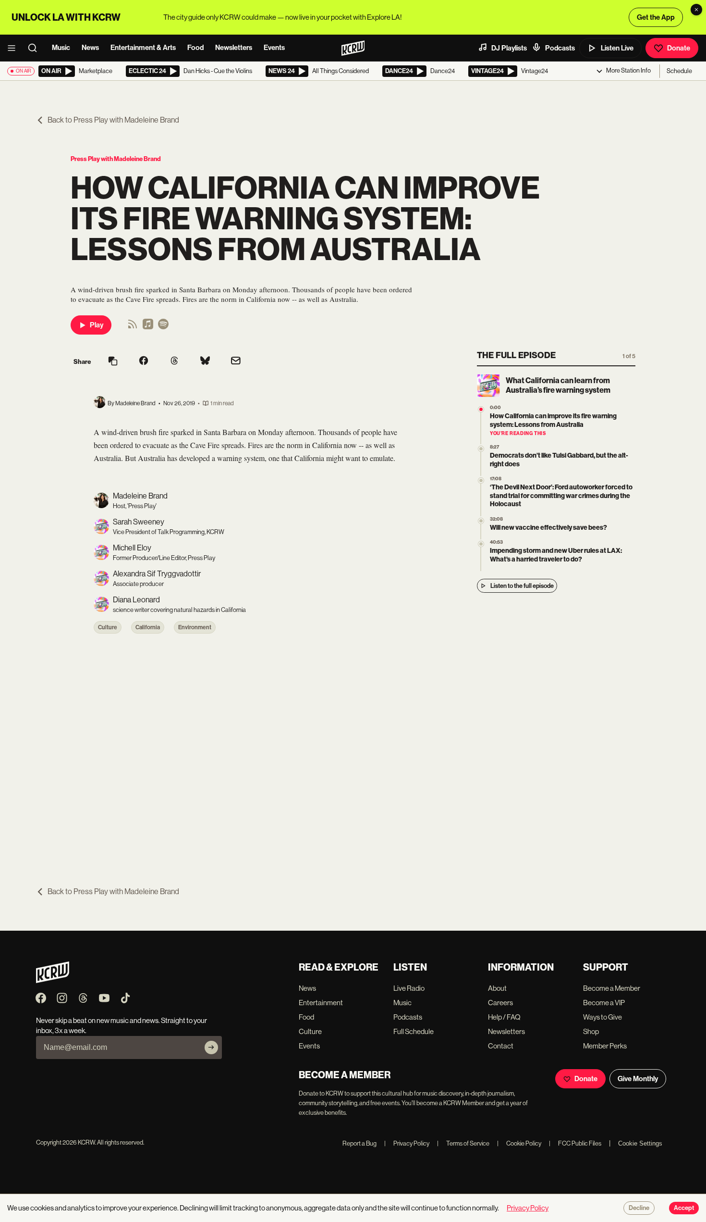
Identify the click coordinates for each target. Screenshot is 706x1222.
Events (274, 47)
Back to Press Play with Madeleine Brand (113, 120)
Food (195, 47)
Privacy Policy (406, 1143)
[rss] (132, 327)
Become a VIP (604, 1002)
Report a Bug (359, 1143)
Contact (500, 1046)
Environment (194, 627)
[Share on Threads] (174, 361)
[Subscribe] (211, 1047)
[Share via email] (236, 362)
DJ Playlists (509, 48)
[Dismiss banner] (696, 9)
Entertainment (321, 1002)
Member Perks (605, 1046)
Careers (500, 1002)
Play (96, 325)
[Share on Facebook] (143, 361)
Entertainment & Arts (143, 47)
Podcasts (560, 48)
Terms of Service (463, 1143)
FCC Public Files (575, 1143)
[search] (35, 48)
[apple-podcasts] (148, 327)
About (497, 988)
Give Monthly (638, 1078)
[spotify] (163, 327)
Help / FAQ (504, 1017)
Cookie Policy (519, 1143)
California (147, 627)
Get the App (656, 17)
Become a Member (611, 988)
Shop (591, 1031)
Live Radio (409, 988)
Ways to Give (602, 1017)
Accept (684, 1208)
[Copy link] (113, 361)
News (90, 47)
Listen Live (617, 48)
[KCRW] (52, 980)
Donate (678, 48)
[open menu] (14, 48)
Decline (639, 1208)
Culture (107, 627)
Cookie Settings (640, 1143)
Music (61, 47)
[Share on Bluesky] (205, 361)
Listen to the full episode (522, 585)
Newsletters (233, 47)
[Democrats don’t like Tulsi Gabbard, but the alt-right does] (481, 448)
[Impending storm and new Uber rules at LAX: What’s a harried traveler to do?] (481, 544)
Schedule (679, 71)
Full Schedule (413, 1031)
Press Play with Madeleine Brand (116, 158)
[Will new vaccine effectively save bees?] (481, 521)
